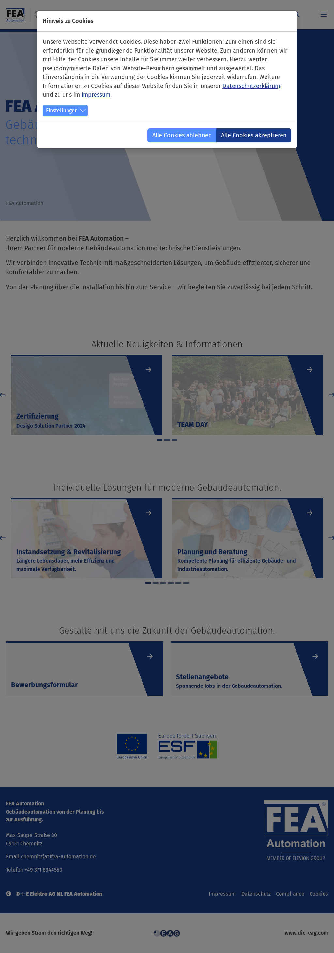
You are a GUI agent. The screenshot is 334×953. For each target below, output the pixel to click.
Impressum (96, 94)
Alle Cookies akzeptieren (254, 135)
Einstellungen (62, 110)
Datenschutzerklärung (251, 85)
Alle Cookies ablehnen (182, 135)
